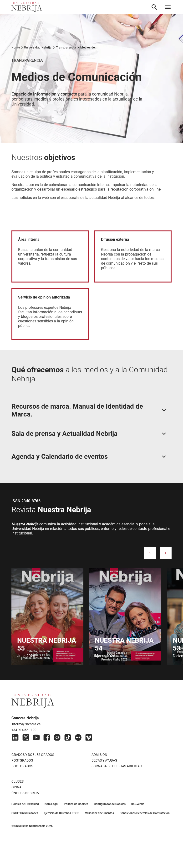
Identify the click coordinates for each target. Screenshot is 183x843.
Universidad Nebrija (38, 47)
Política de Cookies (76, 804)
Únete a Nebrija (25, 793)
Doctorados (22, 766)
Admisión (99, 755)
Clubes (17, 781)
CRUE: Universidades (24, 813)
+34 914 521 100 (23, 730)
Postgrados (22, 760)
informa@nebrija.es (26, 724)
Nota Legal (51, 804)
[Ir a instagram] (57, 737)
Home (15, 47)
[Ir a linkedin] (15, 737)
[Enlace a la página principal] (26, 7)
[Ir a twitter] (26, 737)
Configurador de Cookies (110, 804)
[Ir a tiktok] (67, 737)
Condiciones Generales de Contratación (145, 813)
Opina (16, 787)
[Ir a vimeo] (88, 737)
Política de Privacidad (25, 804)
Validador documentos (99, 813)
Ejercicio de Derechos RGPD (61, 813)
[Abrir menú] (168, 7)
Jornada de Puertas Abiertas (117, 766)
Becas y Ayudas (104, 760)
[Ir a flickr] (78, 737)
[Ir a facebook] (47, 737)
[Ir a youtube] (36, 737)
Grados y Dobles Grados (32, 755)
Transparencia (66, 47)
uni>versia (137, 804)
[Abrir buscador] (154, 7)
